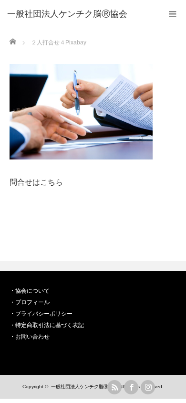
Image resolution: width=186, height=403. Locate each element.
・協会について (30, 290)
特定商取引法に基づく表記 (49, 325)
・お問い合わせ (30, 336)
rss (114, 387)
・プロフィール (30, 302)
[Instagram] (148, 387)
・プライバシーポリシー (41, 313)
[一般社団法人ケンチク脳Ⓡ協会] (67, 14)
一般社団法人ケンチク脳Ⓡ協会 (84, 386)
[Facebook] (131, 387)
